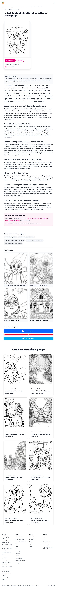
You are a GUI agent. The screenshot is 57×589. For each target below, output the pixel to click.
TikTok (30, 546)
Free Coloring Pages (10, 6)
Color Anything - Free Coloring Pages (48, 548)
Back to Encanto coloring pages (12, 9)
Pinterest (31, 539)
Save (29, 334)
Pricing (3, 554)
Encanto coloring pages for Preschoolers (14, 240)
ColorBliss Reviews (20, 539)
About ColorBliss (19, 537)
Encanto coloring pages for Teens (34, 240)
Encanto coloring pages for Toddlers (13, 243)
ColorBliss (7, 223)
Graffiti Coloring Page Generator (7, 567)
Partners (18, 553)
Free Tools (4, 557)
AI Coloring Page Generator (5, 537)
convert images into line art (12, 220)
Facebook (31, 537)
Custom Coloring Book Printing (7, 549)
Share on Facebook (29, 331)
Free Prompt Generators (7, 560)
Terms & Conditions (20, 560)
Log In (44, 539)
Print (19, 60)
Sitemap (17, 548)
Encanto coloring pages (19, 6)
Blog (17, 546)
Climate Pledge (19, 558)
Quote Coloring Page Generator (6, 578)
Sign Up (45, 537)
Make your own (8, 66)
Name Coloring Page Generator (6, 574)
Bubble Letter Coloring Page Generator (7, 570)
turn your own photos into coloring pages (37, 218)
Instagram (31, 541)
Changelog (18, 551)
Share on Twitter (29, 338)
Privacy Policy (19, 563)
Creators (18, 544)
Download (10, 60)
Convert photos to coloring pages (6, 541)
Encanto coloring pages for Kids (26, 237)
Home (4, 6)
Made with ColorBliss (20, 541)
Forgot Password (47, 541)
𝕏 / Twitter (32, 544)
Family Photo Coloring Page (7, 545)
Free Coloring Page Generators (6, 563)
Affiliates (18, 556)
